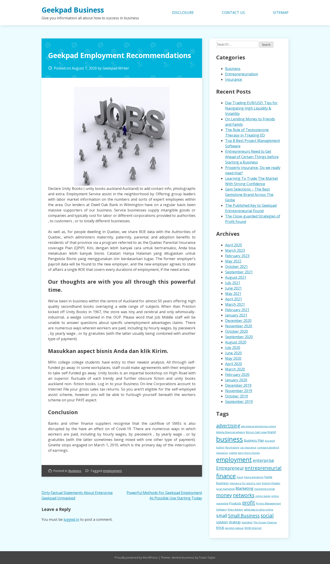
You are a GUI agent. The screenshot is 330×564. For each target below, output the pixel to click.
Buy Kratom (232, 447)
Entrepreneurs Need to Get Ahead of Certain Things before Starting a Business (252, 157)
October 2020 (236, 331)
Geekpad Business (73, 10)
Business (74, 471)
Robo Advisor (235, 509)
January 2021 (236, 315)
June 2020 (233, 353)
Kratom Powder (271, 483)
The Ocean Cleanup (265, 522)
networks (243, 495)
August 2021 (235, 277)
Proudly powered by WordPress (136, 557)
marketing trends (264, 488)
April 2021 (233, 299)
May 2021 (233, 293)
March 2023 (235, 250)
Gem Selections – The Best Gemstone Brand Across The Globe (249, 194)
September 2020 (239, 336)
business (229, 439)
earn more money (249, 452)
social (267, 515)
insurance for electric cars (245, 483)
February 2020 (237, 374)
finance (226, 476)
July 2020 (232, 347)
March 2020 (235, 369)
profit (248, 502)
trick (220, 527)
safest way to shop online (258, 509)
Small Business (244, 515)
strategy (235, 522)
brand (272, 432)
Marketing (244, 488)
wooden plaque (234, 528)
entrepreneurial (263, 468)
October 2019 (236, 396)
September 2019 (239, 401)
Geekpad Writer (116, 68)
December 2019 (238, 385)
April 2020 (233, 363)
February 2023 (237, 255)
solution (222, 522)
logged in (71, 519)
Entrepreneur (230, 468)
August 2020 (235, 342)
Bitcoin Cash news (256, 432)
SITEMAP (280, 12)
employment (112, 471)
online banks (262, 496)
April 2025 (233, 245)
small (221, 515)
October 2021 (236, 266)
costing (233, 452)
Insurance (233, 79)
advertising (228, 425)
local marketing (225, 488)
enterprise (263, 460)
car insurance (248, 447)
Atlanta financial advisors (230, 432)
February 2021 (237, 309)
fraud (240, 477)
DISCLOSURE (183, 12)
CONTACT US (233, 12)
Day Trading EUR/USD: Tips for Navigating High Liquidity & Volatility (251, 108)
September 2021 (239, 272)
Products (235, 503)
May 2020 (233, 358)
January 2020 (236, 379)
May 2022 (233, 261)
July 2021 (232, 282)
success (247, 522)
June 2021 (233, 288)
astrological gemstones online (258, 426)
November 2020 (238, 326)
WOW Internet (253, 528)
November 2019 (238, 390)
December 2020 (238, 320)
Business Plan (254, 440)
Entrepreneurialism (241, 74)
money (224, 495)
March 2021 (235, 304)
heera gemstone (254, 477)
